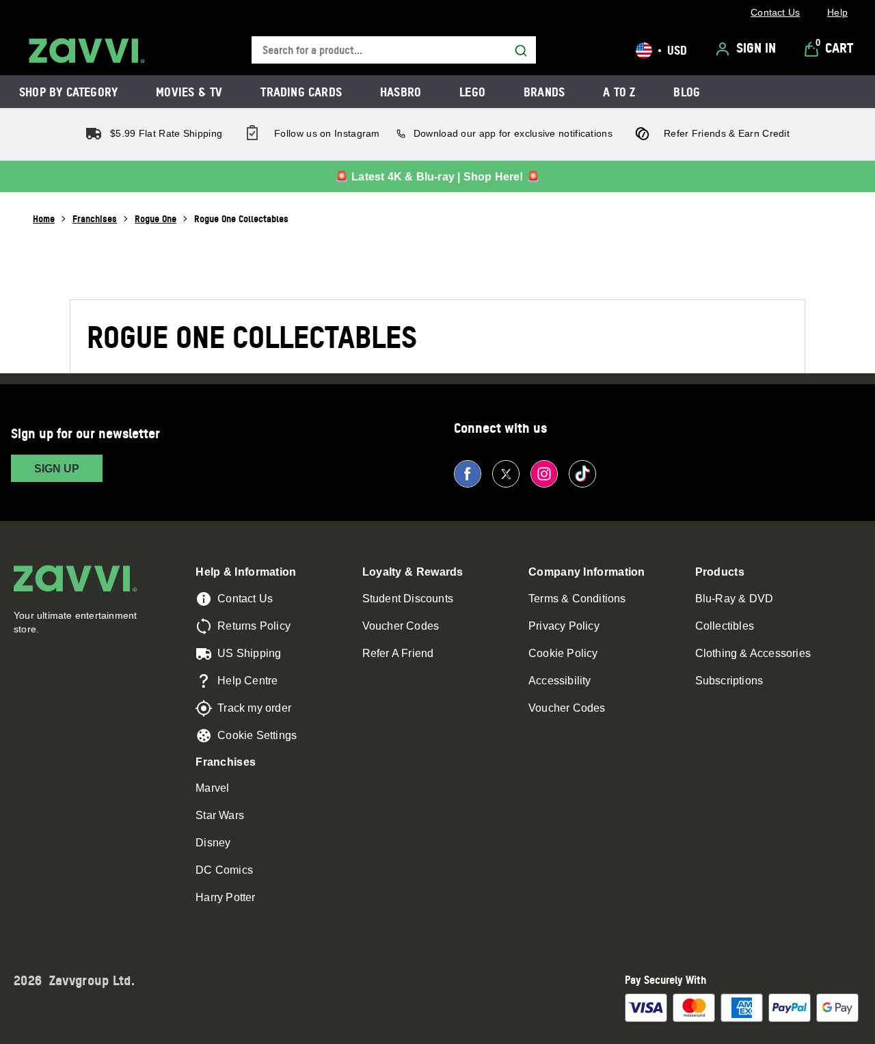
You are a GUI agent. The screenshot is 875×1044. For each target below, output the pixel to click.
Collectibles (724, 626)
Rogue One (155, 218)
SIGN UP (56, 468)
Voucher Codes (401, 626)
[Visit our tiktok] (582, 473)
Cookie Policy (563, 653)
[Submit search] (521, 50)
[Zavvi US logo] (87, 50)
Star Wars (220, 815)
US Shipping (249, 653)
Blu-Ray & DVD (734, 598)
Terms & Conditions (577, 598)
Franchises (94, 218)
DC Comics (224, 870)
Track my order (254, 708)
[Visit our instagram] (544, 473)
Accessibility (559, 680)
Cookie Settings (257, 735)
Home (44, 218)
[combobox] (394, 50)
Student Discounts (407, 598)
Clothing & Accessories (753, 653)
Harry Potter (225, 897)
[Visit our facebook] (467, 473)
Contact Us (245, 598)
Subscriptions (729, 680)
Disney (213, 842)
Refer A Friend (398, 653)
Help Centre (247, 680)
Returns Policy (254, 626)
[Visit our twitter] (506, 473)
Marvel (212, 788)
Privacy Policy (564, 626)
